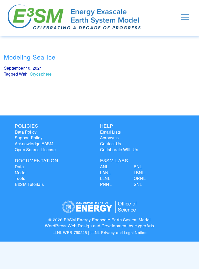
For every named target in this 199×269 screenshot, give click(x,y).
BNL (138, 167)
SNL (138, 184)
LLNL (105, 178)
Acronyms (109, 138)
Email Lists (110, 132)
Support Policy (28, 138)
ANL (104, 167)
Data (19, 167)
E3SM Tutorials (29, 184)
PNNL (106, 184)
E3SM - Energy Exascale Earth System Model (74, 17)
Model (20, 173)
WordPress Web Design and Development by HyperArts (99, 226)
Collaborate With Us (119, 149)
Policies (26, 125)
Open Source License (35, 149)
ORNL (140, 178)
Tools (20, 178)
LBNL (139, 173)
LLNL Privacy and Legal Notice (118, 232)
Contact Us (110, 144)
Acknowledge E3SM (34, 144)
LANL (105, 173)
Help (106, 125)
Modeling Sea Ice (29, 56)
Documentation (36, 160)
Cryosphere (41, 74)
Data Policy (26, 132)
